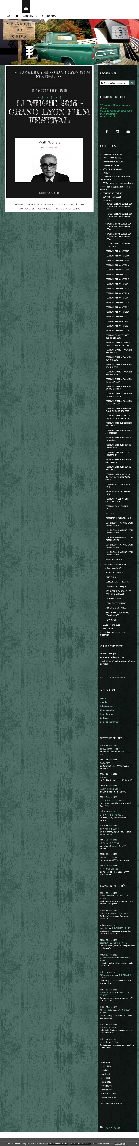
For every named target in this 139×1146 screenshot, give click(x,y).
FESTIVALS (30, 204)
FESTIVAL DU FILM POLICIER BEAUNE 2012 (118, 351)
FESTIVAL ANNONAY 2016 (117, 293)
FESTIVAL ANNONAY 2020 (117, 312)
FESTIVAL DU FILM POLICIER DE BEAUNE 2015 (118, 387)
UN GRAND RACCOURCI (112, 800)
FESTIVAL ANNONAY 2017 (117, 298)
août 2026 (105, 1062)
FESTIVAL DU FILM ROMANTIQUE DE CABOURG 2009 (118, 416)
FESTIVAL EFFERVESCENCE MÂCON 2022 (118, 468)
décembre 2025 (108, 1093)
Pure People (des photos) (112, 657)
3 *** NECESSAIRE (110, 165)
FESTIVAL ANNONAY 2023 (117, 321)
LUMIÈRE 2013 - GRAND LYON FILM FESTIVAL (119, 546)
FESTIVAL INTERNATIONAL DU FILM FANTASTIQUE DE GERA (118, 477)
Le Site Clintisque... (108, 653)
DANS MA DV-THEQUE (115, 586)
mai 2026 (105, 1074)
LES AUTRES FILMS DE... (116, 603)
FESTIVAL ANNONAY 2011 (117, 270)
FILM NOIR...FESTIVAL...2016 (118, 518)
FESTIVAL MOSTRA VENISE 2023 (117, 492)
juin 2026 (105, 1070)
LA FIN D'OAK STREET (111, 789)
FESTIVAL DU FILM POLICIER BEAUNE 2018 (118, 365)
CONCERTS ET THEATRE (117, 582)
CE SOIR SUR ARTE (109, 829)
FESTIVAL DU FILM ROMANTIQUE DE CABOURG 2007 (118, 409)
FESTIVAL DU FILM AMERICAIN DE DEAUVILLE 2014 (117, 343)
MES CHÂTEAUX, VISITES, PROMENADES (117, 613)
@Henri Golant (107, 1010)
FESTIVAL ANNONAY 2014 (117, 284)
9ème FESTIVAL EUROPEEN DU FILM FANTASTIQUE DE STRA (118, 236)
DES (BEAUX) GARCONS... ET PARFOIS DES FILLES (118, 592)
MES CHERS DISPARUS (115, 608)
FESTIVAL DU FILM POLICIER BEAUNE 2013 (118, 358)
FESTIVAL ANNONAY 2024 (117, 326)
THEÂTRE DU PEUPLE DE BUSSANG (113, 633)
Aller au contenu (10, 2)
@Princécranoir (107, 957)
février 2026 (107, 1086)
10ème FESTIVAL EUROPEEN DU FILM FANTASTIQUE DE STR (118, 206)
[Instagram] (117, 131)
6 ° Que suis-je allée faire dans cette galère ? (115, 177)
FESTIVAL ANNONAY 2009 (117, 260)
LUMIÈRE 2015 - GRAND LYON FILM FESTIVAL (49, 111)
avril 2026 (105, 1078)
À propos (49, 16)
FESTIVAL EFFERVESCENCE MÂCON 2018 (118, 460)
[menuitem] (13, 16)
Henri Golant (106, 714)
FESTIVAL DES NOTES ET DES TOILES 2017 (117, 336)
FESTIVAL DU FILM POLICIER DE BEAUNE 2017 (118, 402)
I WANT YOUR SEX (109, 857)
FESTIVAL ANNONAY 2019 (117, 307)
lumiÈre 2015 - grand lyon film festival (61, 209)
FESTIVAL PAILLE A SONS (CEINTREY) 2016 (117, 500)
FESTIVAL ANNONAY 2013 (117, 279)
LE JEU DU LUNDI (113, 598)
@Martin (104, 1027)
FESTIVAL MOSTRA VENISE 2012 (117, 485)
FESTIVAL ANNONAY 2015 (117, 288)
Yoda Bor (104, 928)
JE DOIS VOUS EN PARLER (114, 564)
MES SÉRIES (107, 628)
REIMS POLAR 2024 (114, 559)
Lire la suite (49, 192)
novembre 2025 (108, 1097)
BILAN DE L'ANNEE (114, 572)
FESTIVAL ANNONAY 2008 (117, 256)
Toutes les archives (111, 1103)
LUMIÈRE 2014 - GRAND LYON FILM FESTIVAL (119, 553)
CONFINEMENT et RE (112, 193)
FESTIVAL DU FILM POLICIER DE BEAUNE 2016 (118, 395)
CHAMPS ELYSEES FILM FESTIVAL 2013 (118, 245)
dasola (103, 943)
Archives (30, 16)
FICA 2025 (109, 513)
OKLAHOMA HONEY (110, 749)
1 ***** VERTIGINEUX (112, 158)
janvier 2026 (107, 1090)
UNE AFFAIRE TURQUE (111, 815)
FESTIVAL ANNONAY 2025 (117, 330)
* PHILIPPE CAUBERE (112, 154)
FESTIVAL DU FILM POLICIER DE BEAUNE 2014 (118, 380)
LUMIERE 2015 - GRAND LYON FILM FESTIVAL (54, 204)
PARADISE (105, 763)
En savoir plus (120, 1144)
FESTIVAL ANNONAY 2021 (117, 316)
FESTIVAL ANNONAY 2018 (117, 302)
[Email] (26, 6)
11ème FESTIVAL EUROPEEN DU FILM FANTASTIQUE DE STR (118, 216)
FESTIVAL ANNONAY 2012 (117, 274)
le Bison (104, 913)
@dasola (104, 1042)
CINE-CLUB (110, 577)
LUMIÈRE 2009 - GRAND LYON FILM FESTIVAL (119, 538)
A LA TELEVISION (113, 568)
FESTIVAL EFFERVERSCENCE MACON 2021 (118, 424)
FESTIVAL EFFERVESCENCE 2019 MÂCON (118, 438)
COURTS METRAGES (111, 197)
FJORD (103, 777)
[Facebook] (106, 131)
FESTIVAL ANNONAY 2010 (117, 265)
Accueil (13, 16)
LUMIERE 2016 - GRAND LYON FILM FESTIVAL (119, 531)
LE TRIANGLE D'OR (109, 843)
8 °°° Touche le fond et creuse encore (115, 188)
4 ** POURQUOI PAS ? (112, 169)
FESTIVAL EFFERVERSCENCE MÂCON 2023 (118, 431)
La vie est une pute (111, 625)
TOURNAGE (110, 620)
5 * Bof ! (106, 173)
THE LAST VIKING (109, 869)
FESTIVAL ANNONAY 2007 (117, 251)
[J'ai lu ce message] (136, 1143)
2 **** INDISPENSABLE (113, 162)
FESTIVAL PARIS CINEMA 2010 (116, 507)
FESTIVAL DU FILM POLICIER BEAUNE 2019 (118, 373)
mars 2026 (106, 1082)
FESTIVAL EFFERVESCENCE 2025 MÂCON (118, 453)
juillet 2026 (106, 1066)
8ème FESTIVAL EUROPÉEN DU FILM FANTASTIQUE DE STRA (118, 226)
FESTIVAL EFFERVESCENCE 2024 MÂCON (118, 446)
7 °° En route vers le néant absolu (117, 183)
